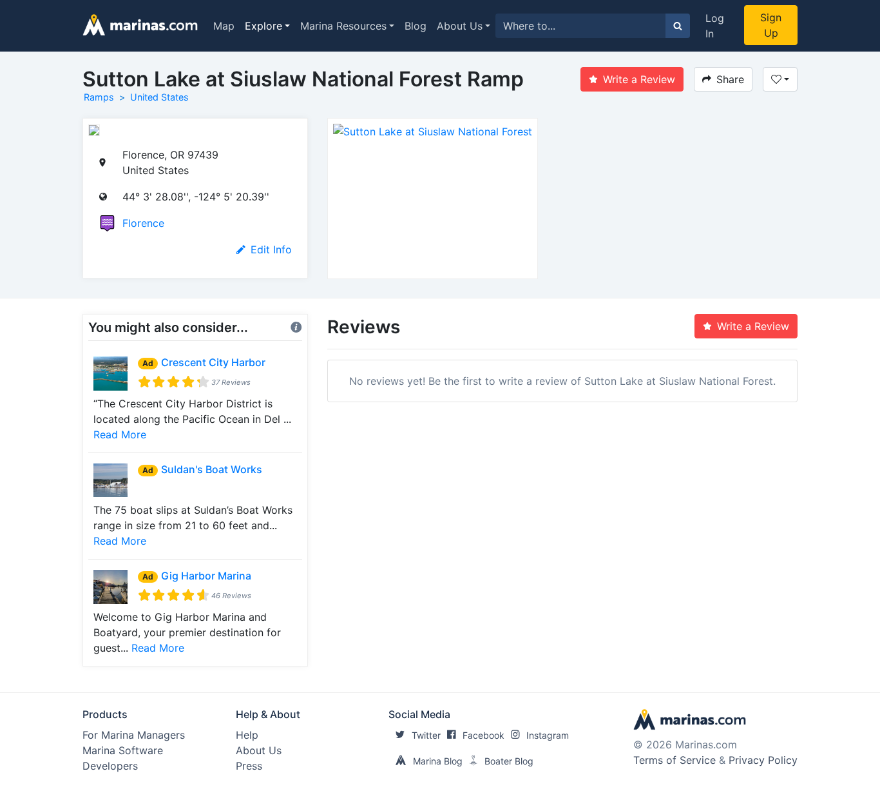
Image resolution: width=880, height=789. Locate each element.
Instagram (547, 735)
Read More (119, 434)
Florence (143, 223)
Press (249, 765)
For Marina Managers (133, 734)
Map (223, 25)
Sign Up (770, 25)
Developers (110, 765)
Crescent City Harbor (213, 362)
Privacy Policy (763, 760)
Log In (714, 26)
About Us (460, 25)
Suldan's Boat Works (211, 469)
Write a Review (639, 79)
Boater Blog (508, 760)
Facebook (483, 735)
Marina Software (122, 750)
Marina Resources (343, 25)
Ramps (99, 97)
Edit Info (271, 249)
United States (159, 97)
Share (730, 79)
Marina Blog (438, 760)
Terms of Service (674, 760)
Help (247, 734)
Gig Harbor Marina (206, 575)
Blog (415, 25)
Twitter (426, 735)
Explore (263, 25)
